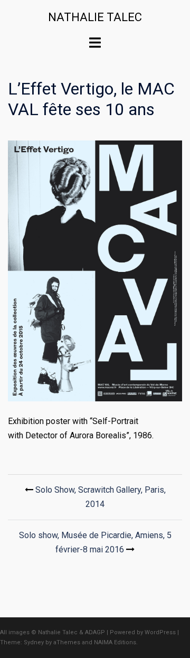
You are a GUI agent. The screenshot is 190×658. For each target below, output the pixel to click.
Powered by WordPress (143, 632)
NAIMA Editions (115, 642)
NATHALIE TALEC (95, 17)
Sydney (34, 642)
